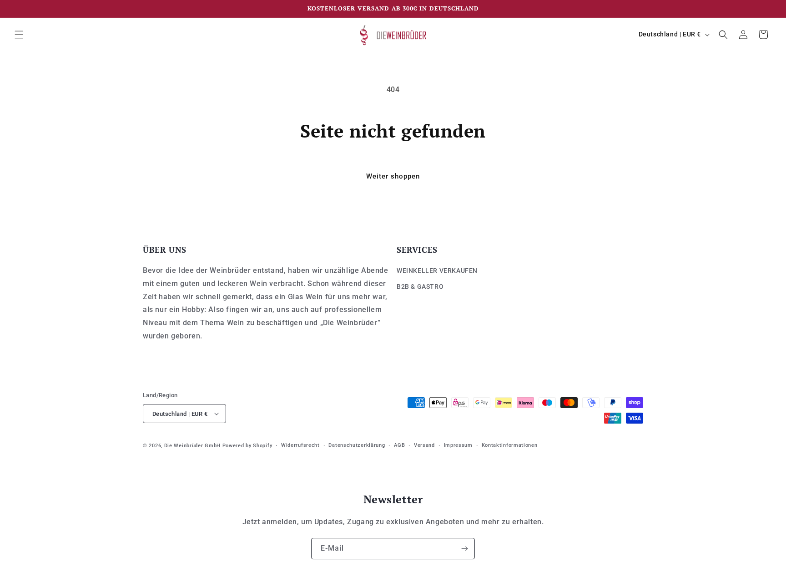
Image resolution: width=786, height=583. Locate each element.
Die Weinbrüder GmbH (192, 446)
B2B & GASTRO (420, 286)
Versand (424, 445)
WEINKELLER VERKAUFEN (437, 270)
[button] (19, 35)
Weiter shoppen (393, 176)
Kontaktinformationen (510, 445)
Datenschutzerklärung (356, 445)
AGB (399, 445)
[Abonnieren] (464, 548)
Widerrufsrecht (300, 445)
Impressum (458, 445)
